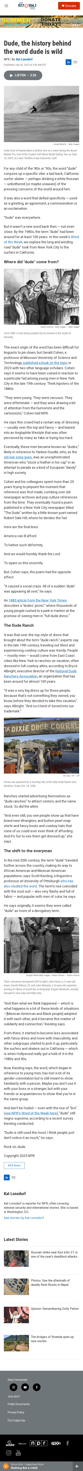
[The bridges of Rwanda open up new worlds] (16, 1343)
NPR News (14, 1165)
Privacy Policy (16, 1412)
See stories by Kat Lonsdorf (24, 1218)
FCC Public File (16, 1420)
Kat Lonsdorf (24, 59)
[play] (5, 1466)
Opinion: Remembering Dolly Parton (55, 1309)
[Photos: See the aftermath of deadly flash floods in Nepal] (16, 1287)
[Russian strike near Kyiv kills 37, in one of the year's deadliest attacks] (16, 1258)
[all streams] (78, 1466)
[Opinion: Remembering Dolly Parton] (16, 1315)
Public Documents (19, 1404)
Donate (70, 5)
